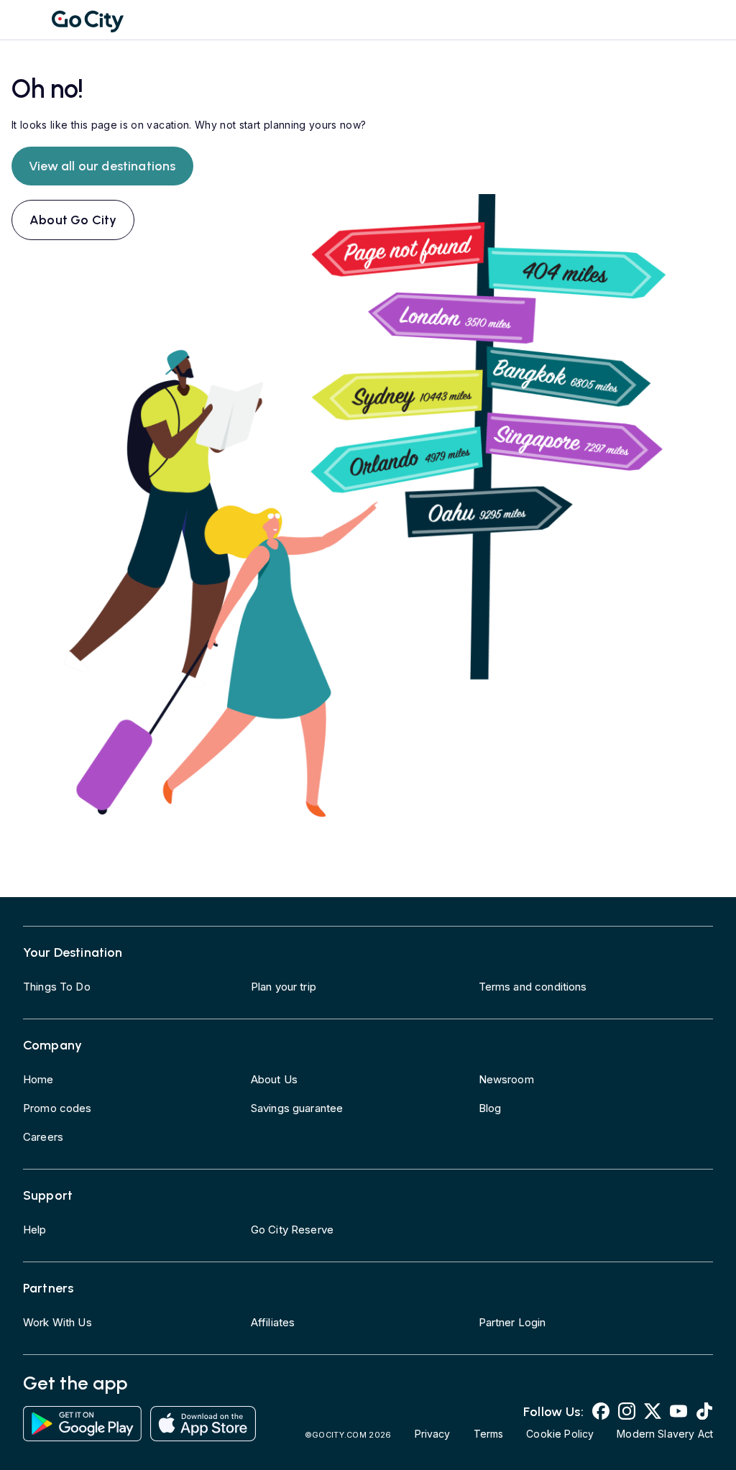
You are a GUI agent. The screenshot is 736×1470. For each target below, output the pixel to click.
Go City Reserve (292, 1229)
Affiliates (273, 1322)
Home (38, 1079)
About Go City (72, 220)
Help (35, 1229)
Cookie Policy (560, 1434)
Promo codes (57, 1108)
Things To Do (57, 986)
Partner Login (512, 1322)
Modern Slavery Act (665, 1434)
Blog (490, 1108)
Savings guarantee (297, 1108)
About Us (274, 1079)
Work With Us (57, 1322)
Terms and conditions (533, 986)
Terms (489, 1434)
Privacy (433, 1434)
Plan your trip (283, 986)
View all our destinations (102, 166)
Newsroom (506, 1079)
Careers (43, 1137)
